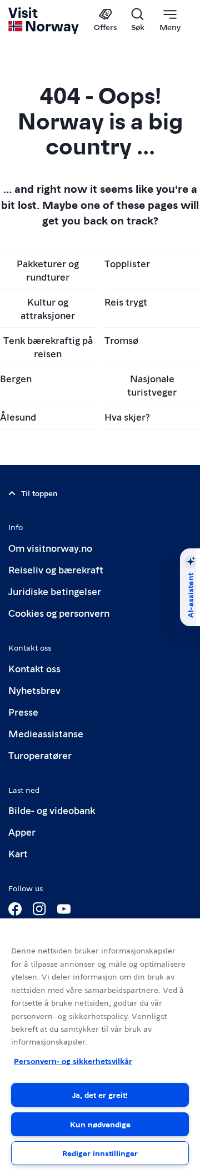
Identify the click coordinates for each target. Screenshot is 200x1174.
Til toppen (39, 493)
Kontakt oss (34, 668)
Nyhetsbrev (34, 689)
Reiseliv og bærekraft (55, 569)
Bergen (16, 378)
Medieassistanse (45, 733)
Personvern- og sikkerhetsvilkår (73, 1061)
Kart (18, 853)
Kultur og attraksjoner (48, 308)
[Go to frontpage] (44, 20)
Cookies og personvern (58, 612)
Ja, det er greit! (100, 1095)
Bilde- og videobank (51, 809)
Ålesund (18, 416)
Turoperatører (40, 754)
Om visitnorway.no (50, 547)
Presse (23, 711)
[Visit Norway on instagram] (39, 909)
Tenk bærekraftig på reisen (48, 346)
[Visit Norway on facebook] (15, 909)
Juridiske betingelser (54, 590)
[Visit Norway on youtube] (64, 909)
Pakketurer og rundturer (48, 270)
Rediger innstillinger (100, 1153)
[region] (100, 1046)
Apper (22, 831)
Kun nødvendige (100, 1124)
